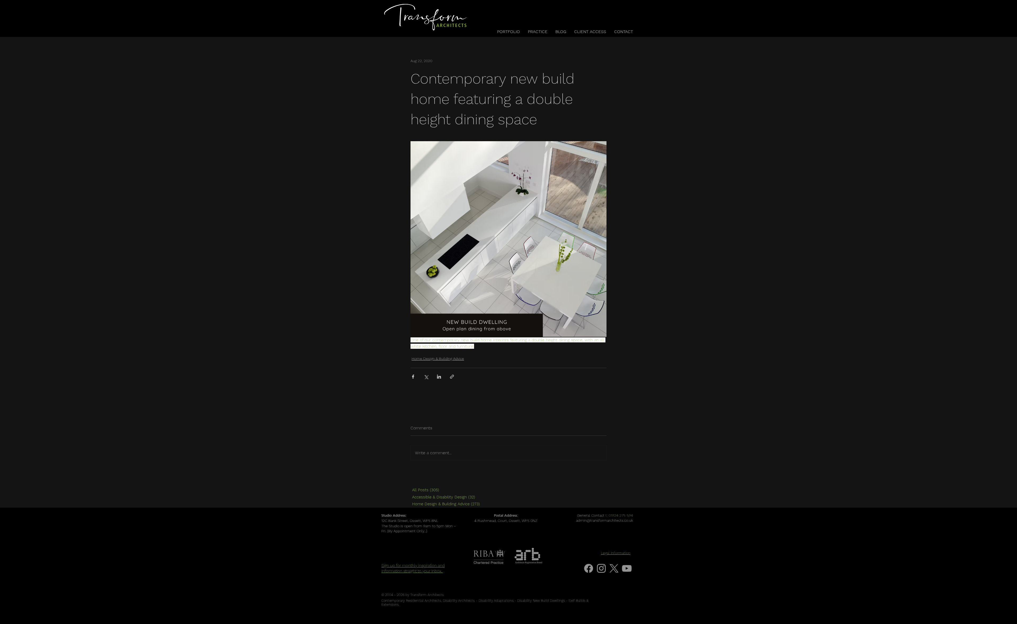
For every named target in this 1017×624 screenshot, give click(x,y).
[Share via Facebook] (413, 376)
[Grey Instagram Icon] (601, 568)
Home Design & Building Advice (438, 358)
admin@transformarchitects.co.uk (604, 520)
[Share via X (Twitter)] (426, 376)
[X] (614, 568)
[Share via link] (451, 376)
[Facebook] (589, 568)
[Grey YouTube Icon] (627, 568)
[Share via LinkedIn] (438, 376)
